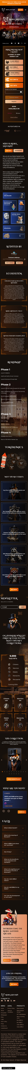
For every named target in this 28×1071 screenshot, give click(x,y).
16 (18, 774)
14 (14, 774)
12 (9, 774)
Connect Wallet (14, 97)
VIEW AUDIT (19, 262)
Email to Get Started (11, 89)
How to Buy (14, 117)
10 (23, 772)
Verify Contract (10, 262)
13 (11, 774)
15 (16, 774)
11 (25, 772)
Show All (22, 812)
